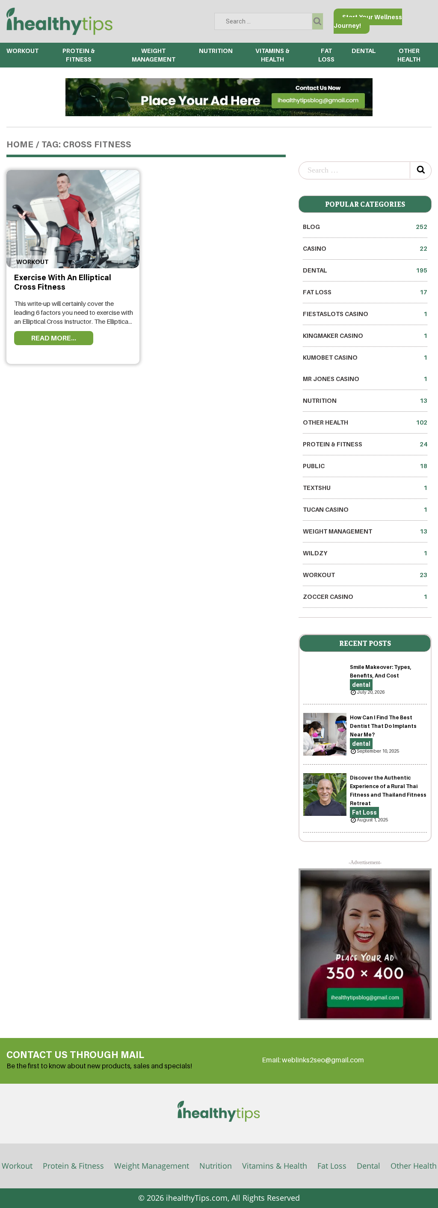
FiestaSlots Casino (365, 313)
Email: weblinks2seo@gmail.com (313, 1060)
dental (364, 50)
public (365, 465)
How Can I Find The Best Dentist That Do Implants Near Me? (383, 726)
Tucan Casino (365, 509)
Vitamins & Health (274, 1166)
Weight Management (365, 531)
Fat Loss (365, 292)
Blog (365, 226)
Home (19, 145)
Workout (22, 50)
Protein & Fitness (365, 444)
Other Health (365, 422)
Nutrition (216, 50)
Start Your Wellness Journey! (368, 21)
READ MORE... (53, 338)
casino (365, 248)
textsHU (365, 487)
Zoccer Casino (365, 596)
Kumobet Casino (365, 357)
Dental (368, 1166)
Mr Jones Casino (365, 378)
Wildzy (365, 553)
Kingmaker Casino (365, 335)
